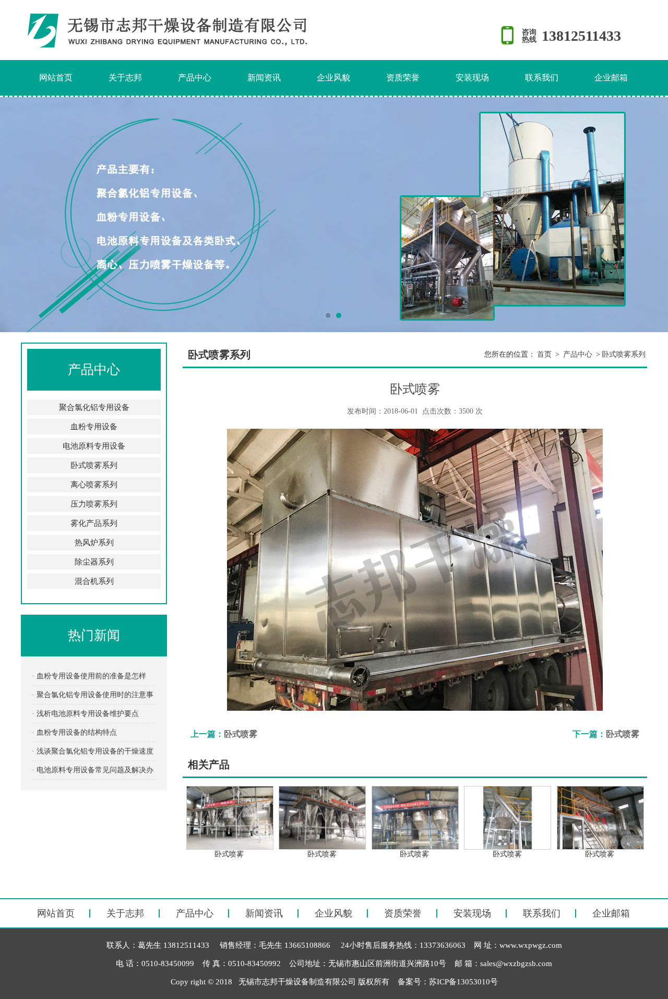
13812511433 (581, 36)
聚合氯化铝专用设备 (94, 407)
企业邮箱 (611, 77)
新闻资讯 (264, 77)
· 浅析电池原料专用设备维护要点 (85, 714)
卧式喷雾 (240, 734)
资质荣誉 (403, 77)
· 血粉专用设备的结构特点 (74, 732)
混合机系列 (94, 581)
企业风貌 (333, 77)
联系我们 (541, 77)
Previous (18, 214)
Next (649, 214)
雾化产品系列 (93, 523)
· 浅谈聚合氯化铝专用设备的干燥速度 (92, 751)
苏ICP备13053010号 (463, 982)
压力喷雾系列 (93, 504)
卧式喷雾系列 (93, 465)
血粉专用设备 (93, 426)
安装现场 (472, 77)
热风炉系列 (94, 542)
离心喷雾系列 (93, 484)
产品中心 (194, 77)
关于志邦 (125, 77)
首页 (544, 354)
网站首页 (56, 77)
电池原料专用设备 (94, 446)
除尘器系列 (94, 562)
